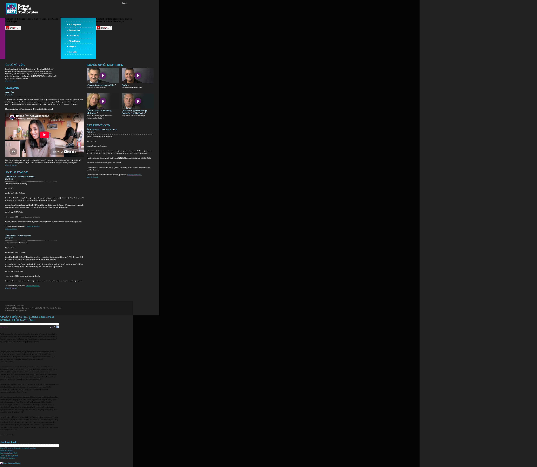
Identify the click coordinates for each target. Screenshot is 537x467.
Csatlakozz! (74, 35)
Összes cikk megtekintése (11, 463)
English (124, 3)
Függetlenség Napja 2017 (8, 453)
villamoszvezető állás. (134, 175)
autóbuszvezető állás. (33, 286)
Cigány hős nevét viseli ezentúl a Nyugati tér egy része (18, 448)
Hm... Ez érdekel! (11, 81)
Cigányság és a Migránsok (9, 456)
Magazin (72, 46)
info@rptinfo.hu (21, 311)
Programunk (74, 30)
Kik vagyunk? (75, 25)
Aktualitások (74, 41)
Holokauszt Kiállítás (7, 450)
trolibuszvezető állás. (33, 226)
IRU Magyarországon (7, 458)
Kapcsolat (73, 52)
